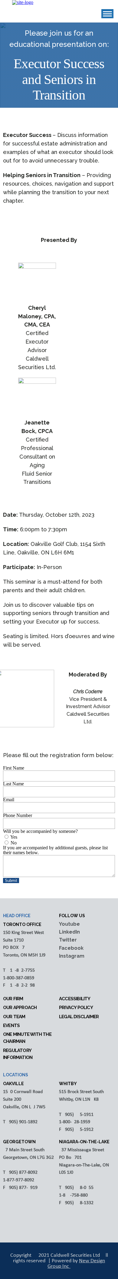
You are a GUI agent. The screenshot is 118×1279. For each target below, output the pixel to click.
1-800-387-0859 (18, 978)
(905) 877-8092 (23, 1172)
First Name (13, 768)
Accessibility (74, 998)
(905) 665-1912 (78, 1129)
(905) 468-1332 (78, 1202)
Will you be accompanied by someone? (40, 831)
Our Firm (13, 998)
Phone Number (17, 815)
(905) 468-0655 (78, 1187)
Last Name (13, 783)
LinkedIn (69, 932)
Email (8, 799)
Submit (11, 880)
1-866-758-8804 (74, 1195)
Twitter (68, 940)
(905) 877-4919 (23, 1187)
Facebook (71, 948)
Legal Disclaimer (79, 1016)
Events (11, 1025)
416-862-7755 (21, 970)
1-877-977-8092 (18, 1180)
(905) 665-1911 (78, 1114)
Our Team (14, 1016)
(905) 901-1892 (23, 1122)
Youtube (69, 924)
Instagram (71, 956)
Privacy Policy (76, 1007)
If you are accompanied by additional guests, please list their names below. (55, 850)
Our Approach (20, 1007)
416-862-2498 (21, 985)
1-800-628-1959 (74, 1122)
